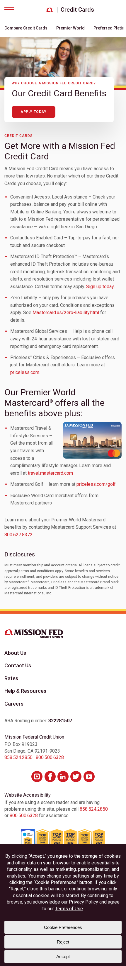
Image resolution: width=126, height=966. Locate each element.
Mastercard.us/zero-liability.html (66, 312)
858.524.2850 (18, 757)
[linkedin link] (63, 776)
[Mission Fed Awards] (63, 840)
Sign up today (100, 286)
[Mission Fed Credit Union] (49, 10)
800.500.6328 (50, 757)
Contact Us (17, 665)
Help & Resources (25, 691)
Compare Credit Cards (25, 28)
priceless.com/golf (96, 484)
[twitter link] (75, 776)
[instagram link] (36, 776)
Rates (11, 678)
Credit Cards (77, 10)
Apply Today (34, 112)
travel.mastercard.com (50, 473)
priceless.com (24, 372)
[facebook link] (50, 776)
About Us (15, 653)
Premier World (70, 28)
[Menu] (11, 9)
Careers (13, 704)
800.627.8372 (18, 534)
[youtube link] (89, 776)
